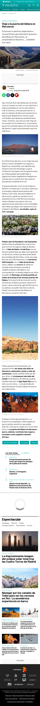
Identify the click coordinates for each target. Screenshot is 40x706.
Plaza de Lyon (20, 1)
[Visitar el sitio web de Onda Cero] (24, 680)
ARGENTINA (13, 469)
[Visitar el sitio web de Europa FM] (32, 680)
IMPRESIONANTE (7, 590)
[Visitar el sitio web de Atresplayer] (20, 684)
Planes (22, 9)
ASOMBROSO (24, 646)
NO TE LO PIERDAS (7, 553)
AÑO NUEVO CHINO (7, 646)
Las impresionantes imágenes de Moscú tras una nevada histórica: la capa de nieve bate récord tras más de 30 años (28, 625)
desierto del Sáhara (10, 442)
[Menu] (38, 5)
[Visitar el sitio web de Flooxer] (30, 684)
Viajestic (4, 13)
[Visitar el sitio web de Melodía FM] (9, 684)
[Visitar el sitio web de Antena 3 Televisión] (7, 675)
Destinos (15, 9)
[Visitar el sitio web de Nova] (32, 675)
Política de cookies (29, 695)
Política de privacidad (18, 695)
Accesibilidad (29, 701)
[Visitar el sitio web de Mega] (7, 680)
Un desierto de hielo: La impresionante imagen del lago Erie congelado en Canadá (28, 650)
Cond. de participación (11, 698)
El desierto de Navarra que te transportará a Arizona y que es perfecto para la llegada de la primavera (10, 625)
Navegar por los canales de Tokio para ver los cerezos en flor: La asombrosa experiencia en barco (18, 597)
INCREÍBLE (13, 457)
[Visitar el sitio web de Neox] (24, 675)
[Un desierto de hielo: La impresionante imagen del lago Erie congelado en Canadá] (29, 639)
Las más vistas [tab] (11, 453)
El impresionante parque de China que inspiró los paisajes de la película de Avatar (21, 461)
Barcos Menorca (29, 1)
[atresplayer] (29, 5)
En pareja (24, 442)
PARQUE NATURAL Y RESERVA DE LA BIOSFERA (10, 620)
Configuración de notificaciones (16, 701)
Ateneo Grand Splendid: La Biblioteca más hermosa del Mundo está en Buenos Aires (20, 486)
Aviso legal (8, 695)
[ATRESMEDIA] (20, 669)
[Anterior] (14, 1)
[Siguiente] (36, 1)
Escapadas (6, 9)
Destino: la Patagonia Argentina (17, 473)
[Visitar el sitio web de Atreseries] (15, 680)
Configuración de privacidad (26, 698)
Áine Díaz (10, 86)
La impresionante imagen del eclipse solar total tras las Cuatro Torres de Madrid (19, 559)
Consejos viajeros (8, 525)
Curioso (29, 525)
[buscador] (34, 5)
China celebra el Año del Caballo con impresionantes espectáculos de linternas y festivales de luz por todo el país (10, 651)
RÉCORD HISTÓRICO (26, 619)
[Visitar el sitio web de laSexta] (15, 675)
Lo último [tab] (25, 453)
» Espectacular (11, 13)
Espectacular (11, 519)
